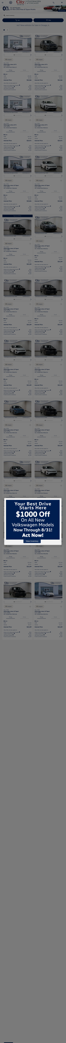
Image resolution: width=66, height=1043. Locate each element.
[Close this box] (61, 498)
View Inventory (32, 541)
